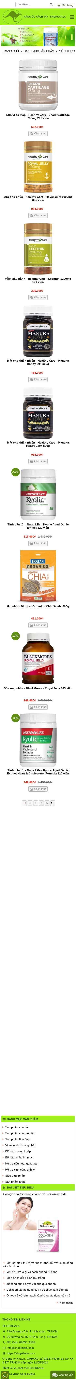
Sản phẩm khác (15, 1181)
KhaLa (39, 1368)
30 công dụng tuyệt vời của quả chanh (31, 1283)
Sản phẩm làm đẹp (17, 1139)
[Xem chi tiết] (38, 85)
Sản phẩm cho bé (16, 1127)
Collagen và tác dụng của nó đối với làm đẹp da (35, 1194)
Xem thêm (66, 1302)
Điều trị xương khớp (18, 1151)
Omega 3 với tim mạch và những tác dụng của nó (38, 1295)
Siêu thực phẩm (15, 1175)
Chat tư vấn (66, 1374)
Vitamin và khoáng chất (20, 1145)
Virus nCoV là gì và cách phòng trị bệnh (31, 1271)
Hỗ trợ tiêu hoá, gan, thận (21, 1163)
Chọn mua (40, 133)
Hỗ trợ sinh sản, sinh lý (20, 1169)
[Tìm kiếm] (51, 4)
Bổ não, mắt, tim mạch (19, 1157)
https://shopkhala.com (21, 1353)
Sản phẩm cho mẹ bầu (19, 1133)
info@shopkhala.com (20, 1347)
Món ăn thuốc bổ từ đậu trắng (25, 1277)
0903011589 (27, 1342)
